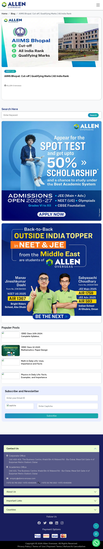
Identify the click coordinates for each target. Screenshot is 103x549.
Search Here (10, 109)
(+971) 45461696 (29, 483)
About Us (11, 492)
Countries (11, 509)
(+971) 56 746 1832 (14, 483)
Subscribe (51, 415)
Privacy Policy (24, 546)
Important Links (14, 500)
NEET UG (10, 71)
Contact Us (12, 448)
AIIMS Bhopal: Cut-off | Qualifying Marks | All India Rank (36, 76)
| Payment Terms (54, 546)
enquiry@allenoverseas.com (22, 478)
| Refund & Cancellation (73, 546)
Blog (13, 13)
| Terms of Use (38, 546)
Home (4, 13)
